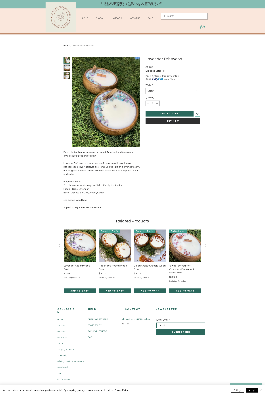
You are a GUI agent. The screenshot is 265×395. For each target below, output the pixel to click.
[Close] (261, 390)
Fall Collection (63, 379)
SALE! (60, 343)
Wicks (149, 85)
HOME (60, 319)
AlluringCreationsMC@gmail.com (136, 319)
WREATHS (61, 331)
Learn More (169, 79)
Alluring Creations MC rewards (66, 361)
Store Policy (62, 355)
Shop (59, 373)
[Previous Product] (59, 245)
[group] (132, 261)
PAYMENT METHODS (97, 331)
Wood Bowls (63, 367)
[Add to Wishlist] (197, 114)
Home (66, 45)
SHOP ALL (62, 325)
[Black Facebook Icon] (128, 323)
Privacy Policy (121, 390)
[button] (202, 27)
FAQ (90, 337)
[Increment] (157, 103)
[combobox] (173, 91)
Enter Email (162, 320)
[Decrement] (148, 103)
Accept (251, 390)
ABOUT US (62, 337)
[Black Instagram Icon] (122, 323)
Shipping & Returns (65, 349)
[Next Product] (206, 245)
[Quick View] (80, 246)
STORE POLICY (95, 325)
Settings (237, 390)
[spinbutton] (152, 103)
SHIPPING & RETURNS (98, 319)
